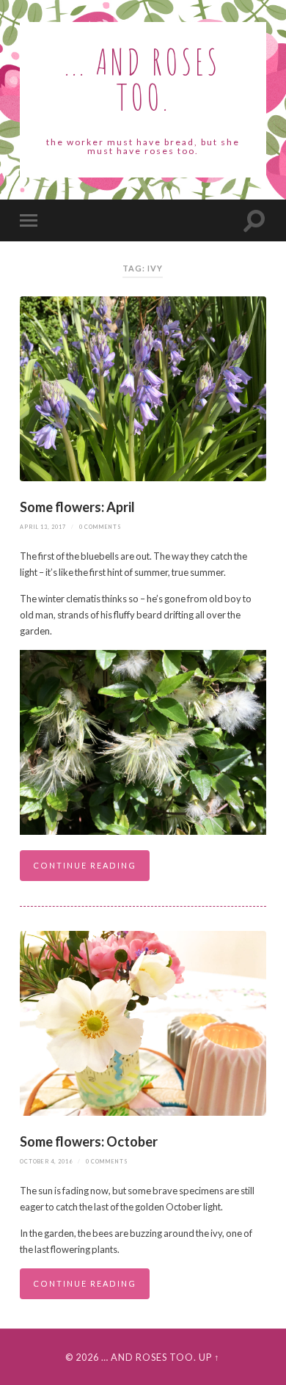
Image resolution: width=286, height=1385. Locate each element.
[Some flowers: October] (142, 1023)
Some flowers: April (78, 507)
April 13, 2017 (43, 527)
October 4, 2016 (46, 1161)
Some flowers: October (89, 1141)
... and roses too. (143, 79)
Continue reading (84, 865)
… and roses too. (149, 1357)
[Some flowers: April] (142, 388)
